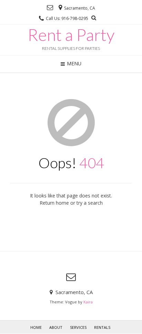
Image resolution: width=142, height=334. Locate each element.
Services (78, 327)
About (55, 327)
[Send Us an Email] (50, 7)
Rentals (102, 327)
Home (36, 327)
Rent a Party (71, 34)
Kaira (88, 301)
